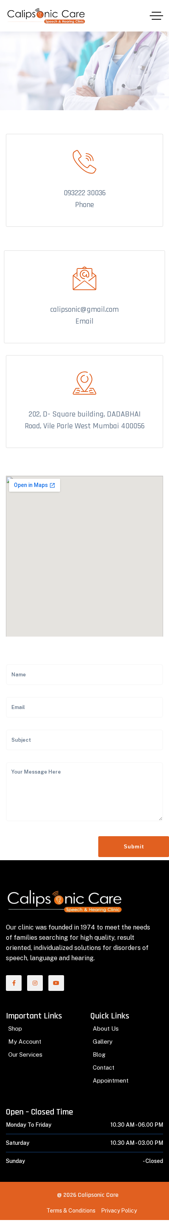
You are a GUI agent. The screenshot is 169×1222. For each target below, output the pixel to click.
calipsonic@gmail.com (84, 309)
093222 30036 (85, 193)
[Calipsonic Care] (46, 16)
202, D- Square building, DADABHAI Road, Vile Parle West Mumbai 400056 (85, 420)
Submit (134, 847)
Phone (84, 205)
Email (84, 321)
